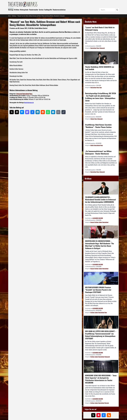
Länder (100, 222)
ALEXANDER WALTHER (98, 218)
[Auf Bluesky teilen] (22, 112)
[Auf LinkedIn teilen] (38, 112)
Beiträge (10, 10)
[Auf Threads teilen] (17, 112)
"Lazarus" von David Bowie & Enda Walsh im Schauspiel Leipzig (100, 28)
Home (9, 16)
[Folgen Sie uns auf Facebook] (104, 415)
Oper (101, 87)
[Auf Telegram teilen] (53, 112)
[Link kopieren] (63, 112)
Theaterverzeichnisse (59, 10)
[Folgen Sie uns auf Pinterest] (98, 415)
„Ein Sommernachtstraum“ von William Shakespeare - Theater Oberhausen (98, 152)
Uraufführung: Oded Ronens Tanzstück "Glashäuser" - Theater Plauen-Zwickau (98, 125)
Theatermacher (33, 10)
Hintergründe (24, 10)
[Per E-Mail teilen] (58, 112)
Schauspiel (19, 94)
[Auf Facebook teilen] (32, 112)
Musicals (107, 403)
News (31, 94)
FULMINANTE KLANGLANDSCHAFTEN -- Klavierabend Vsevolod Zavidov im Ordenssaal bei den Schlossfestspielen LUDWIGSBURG (100, 199)
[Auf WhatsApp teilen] (48, 112)
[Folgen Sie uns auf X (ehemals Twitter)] (93, 415)
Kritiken (16, 10)
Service (41, 10)
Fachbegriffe (48, 10)
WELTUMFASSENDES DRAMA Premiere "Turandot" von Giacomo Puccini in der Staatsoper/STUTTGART (98, 289)
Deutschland (25, 94)
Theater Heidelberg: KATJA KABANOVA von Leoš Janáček (99, 68)
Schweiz (92, 119)
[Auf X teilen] (12, 112)
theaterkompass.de (29, 102)
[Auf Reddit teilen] (43, 112)
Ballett (92, 145)
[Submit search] (117, 10)
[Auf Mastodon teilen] (27, 112)
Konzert (92, 222)
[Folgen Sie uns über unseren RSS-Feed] (109, 415)
